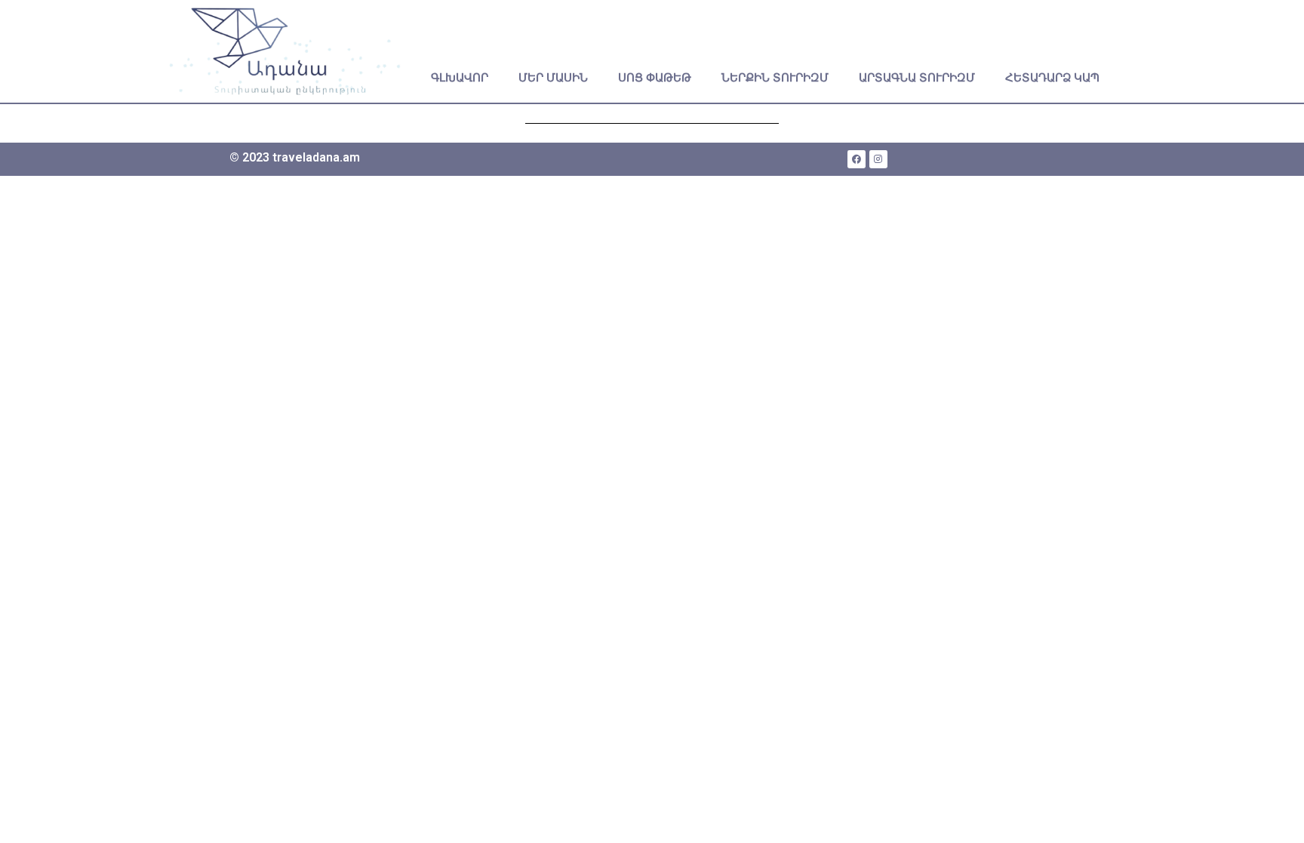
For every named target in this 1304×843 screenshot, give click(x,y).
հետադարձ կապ (1052, 78)
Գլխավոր (459, 78)
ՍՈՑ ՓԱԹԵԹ (654, 78)
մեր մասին (553, 78)
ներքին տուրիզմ (775, 78)
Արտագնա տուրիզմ (917, 78)
